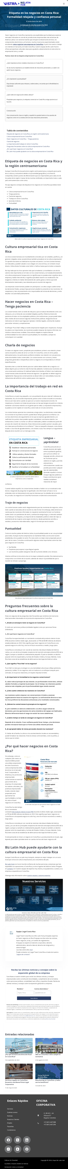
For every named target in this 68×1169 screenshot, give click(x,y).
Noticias (10, 1116)
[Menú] (64, 3)
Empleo (9, 1123)
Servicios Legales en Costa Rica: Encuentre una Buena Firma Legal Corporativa (17, 1082)
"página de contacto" (23, 954)
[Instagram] (8, 1149)
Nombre (20, 989)
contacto (10, 869)
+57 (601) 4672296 (50, 1125)
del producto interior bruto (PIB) (23, 812)
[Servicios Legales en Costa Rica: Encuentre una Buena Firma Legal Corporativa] (19, 1071)
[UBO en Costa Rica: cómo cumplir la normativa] (49, 1045)
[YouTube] (17, 1149)
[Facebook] (8, 1140)
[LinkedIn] (27, 1140)
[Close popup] (67, 0)
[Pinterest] (27, 1149)
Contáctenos (11, 1130)
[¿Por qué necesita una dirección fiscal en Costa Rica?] (19, 1045)
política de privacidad (50, 1019)
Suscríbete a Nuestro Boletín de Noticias (16, 1164)
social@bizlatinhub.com (29, 1015)
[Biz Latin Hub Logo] (16, 4)
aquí (31, 950)
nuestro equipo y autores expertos (38, 875)
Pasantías (10, 1126)
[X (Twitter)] (17, 1140)
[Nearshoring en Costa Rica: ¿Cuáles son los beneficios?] (49, 1071)
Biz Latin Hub (9, 864)
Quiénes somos (12, 1112)
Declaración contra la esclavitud (14, 1167)
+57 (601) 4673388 (50, 1122)
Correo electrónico (41, 989)
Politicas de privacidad (11, 1160)
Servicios (10, 1109)
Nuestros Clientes (13, 1119)
